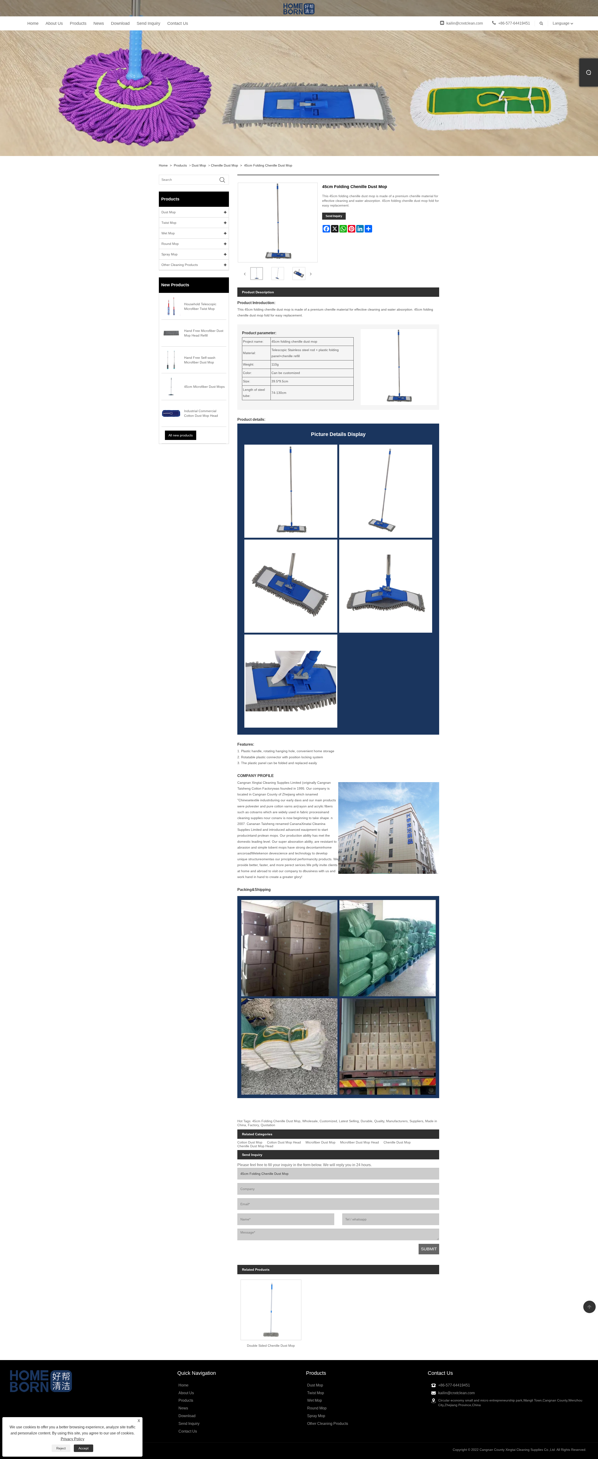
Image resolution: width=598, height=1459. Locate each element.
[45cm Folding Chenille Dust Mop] (256, 273)
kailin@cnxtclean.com (464, 23)
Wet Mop (168, 233)
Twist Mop (168, 223)
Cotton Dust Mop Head (284, 1142)
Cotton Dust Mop (249, 1142)
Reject (61, 1448)
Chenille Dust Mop (224, 165)
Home (33, 23)
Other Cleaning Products (179, 265)
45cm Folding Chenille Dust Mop (268, 165)
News (98, 23)
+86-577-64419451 (514, 23)
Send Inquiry (148, 23)
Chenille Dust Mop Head (255, 1146)
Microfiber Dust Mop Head (359, 1142)
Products (78, 23)
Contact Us (177, 23)
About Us (54, 23)
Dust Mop (199, 165)
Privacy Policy (72, 1439)
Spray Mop (169, 254)
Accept (83, 1448)
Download (120, 23)
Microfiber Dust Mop (320, 1142)
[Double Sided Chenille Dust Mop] (271, 1308)
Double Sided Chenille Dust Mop (271, 1345)
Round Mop (170, 244)
